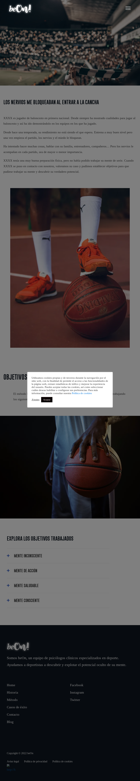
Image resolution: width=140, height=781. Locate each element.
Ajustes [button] (35, 399)
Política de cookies (82, 393)
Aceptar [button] (46, 399)
